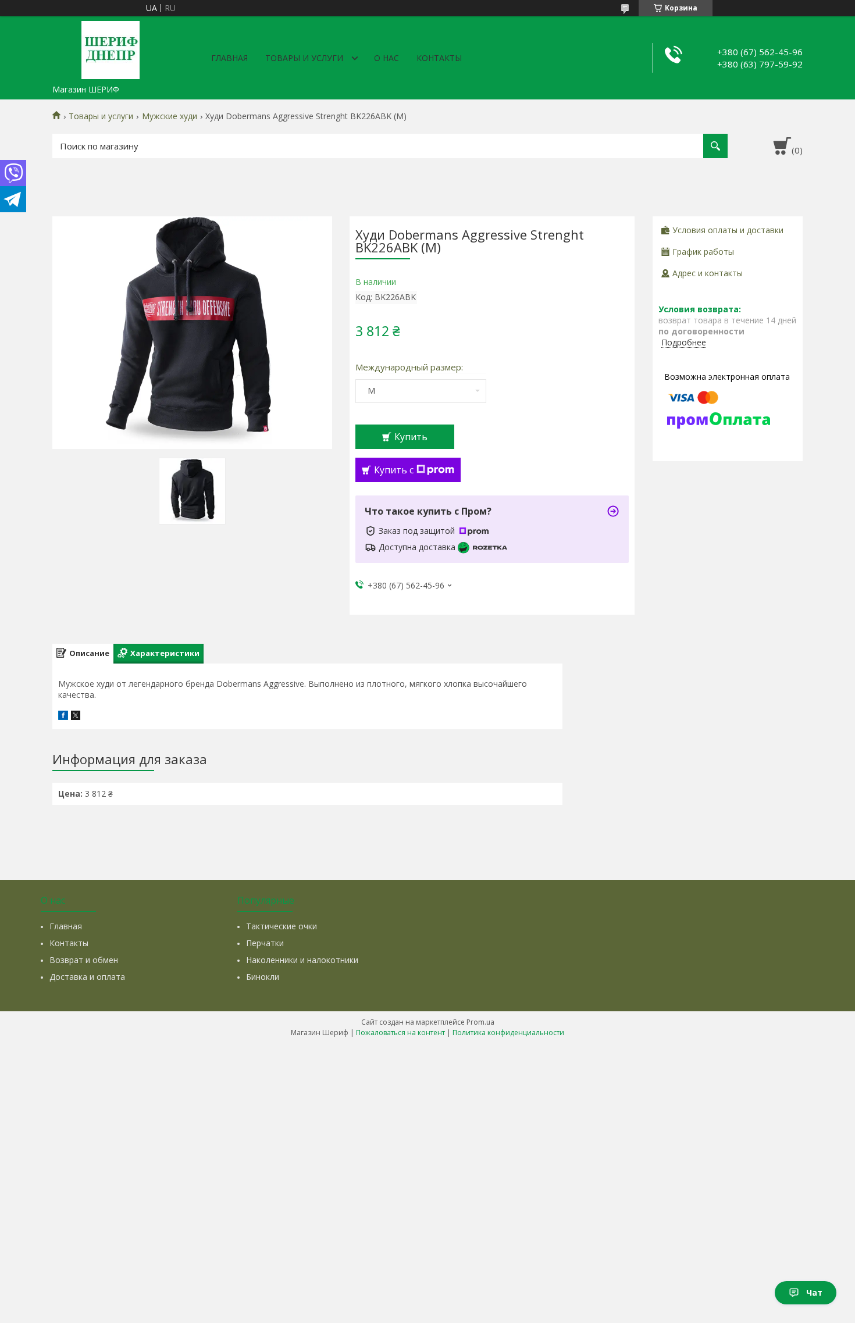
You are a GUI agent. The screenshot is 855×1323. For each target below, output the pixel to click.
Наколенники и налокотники (302, 959)
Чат (814, 1292)
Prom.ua (480, 1022)
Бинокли (262, 976)
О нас (386, 57)
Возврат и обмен (83, 959)
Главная (229, 57)
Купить (411, 436)
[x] (75, 716)
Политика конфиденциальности (508, 1032)
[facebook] (63, 716)
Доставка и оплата (87, 976)
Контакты (439, 57)
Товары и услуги (304, 57)
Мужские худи (169, 116)
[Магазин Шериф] (110, 47)
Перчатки (265, 942)
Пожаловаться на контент (400, 1032)
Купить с (394, 469)
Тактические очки (281, 926)
